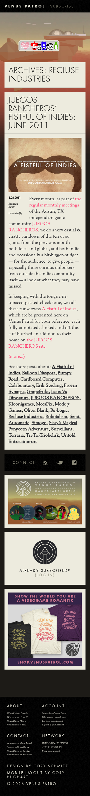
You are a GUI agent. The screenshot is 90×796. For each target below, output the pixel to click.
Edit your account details (54, 717)
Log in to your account (52, 721)
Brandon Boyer (13, 205)
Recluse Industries (25, 417)
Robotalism (56, 417)
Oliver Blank (36, 410)
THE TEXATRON (52, 747)
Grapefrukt (38, 392)
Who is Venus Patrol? (17, 717)
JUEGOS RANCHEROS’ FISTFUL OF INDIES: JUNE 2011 (42, 113)
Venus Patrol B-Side (16, 725)
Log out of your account (53, 725)
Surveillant (61, 429)
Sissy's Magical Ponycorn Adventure (42, 426)
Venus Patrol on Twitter (18, 751)
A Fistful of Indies (59, 309)
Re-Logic (59, 410)
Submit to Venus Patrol (18, 747)
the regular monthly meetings (55, 202)
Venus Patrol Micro (16, 721)
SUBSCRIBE (62, 6)
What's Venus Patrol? (17, 713)
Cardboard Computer (41, 379)
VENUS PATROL (24, 6)
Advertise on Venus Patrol (19, 743)
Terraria (16, 435)
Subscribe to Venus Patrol (54, 713)
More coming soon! (51, 751)
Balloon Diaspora (39, 373)
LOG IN (45, 575)
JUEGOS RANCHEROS (29, 227)
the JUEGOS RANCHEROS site (30, 343)
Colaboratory (21, 386)
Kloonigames (21, 404)
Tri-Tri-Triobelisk (42, 435)
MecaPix (44, 404)
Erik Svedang (49, 386)
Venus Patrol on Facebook (19, 755)
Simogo (39, 423)
